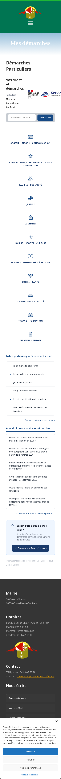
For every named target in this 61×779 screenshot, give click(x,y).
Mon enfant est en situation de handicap (28, 409)
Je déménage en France (23, 365)
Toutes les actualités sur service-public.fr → (35, 513)
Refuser (31, 759)
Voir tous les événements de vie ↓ (40, 420)
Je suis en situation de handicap (28, 399)
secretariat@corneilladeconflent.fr (35, 676)
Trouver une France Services (32, 548)
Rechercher (45, 117)
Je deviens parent (20, 382)
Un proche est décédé (23, 390)
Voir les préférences (30, 767)
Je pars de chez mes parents (26, 374)
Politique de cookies (29, 775)
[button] (56, 721)
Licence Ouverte (13, 565)
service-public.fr (32, 561)
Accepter (30, 751)
